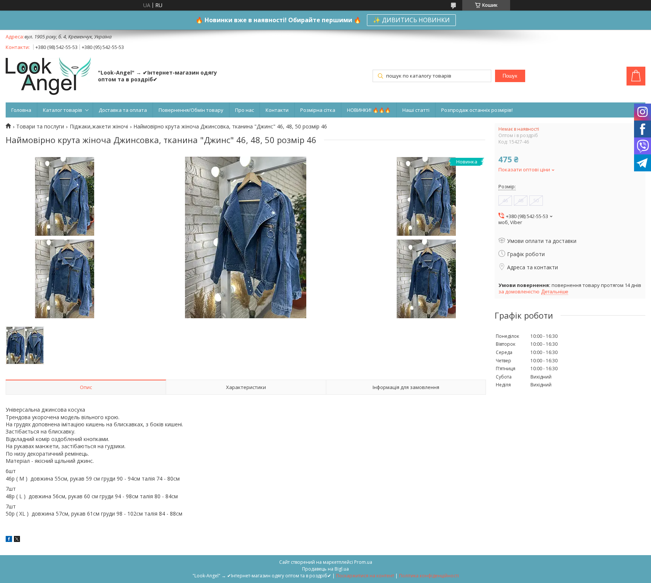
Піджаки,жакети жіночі (99, 126)
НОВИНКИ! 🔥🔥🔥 (369, 110)
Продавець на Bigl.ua (325, 569)
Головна (21, 110)
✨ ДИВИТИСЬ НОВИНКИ (411, 20)
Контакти (277, 110)
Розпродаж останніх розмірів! (477, 110)
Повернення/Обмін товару (191, 110)
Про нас (244, 110)
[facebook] (9, 539)
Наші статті (415, 110)
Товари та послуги (40, 126)
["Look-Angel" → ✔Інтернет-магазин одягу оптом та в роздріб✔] (48, 76)
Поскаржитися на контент (365, 575)
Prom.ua (363, 562)
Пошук (510, 76)
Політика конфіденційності (429, 575)
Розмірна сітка (317, 110)
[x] (17, 539)
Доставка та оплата (123, 110)
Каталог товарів (62, 110)
